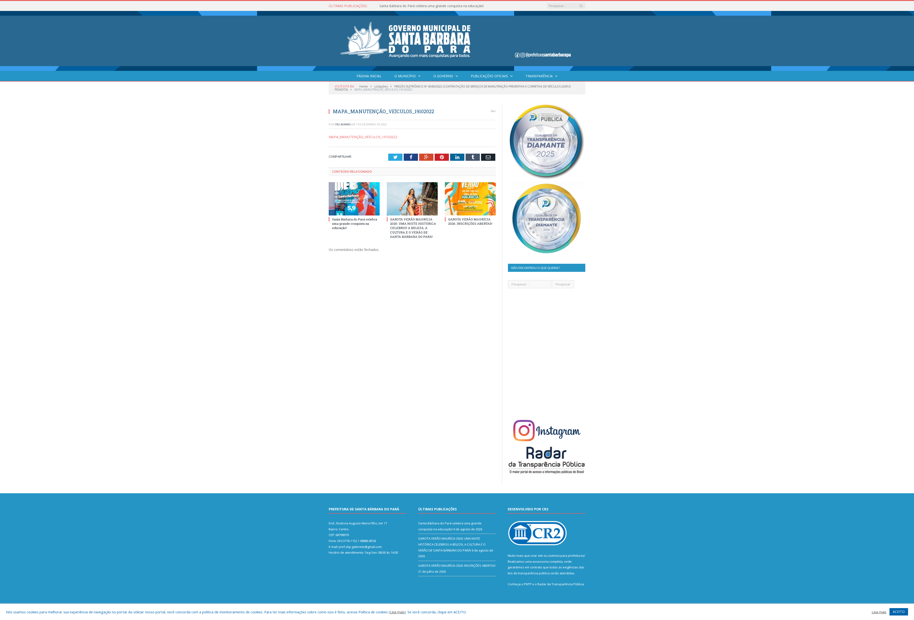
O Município (405, 76)
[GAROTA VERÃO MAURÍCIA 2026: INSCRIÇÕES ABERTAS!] (470, 198)
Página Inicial (369, 76)
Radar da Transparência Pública (560, 584)
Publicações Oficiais (489, 76)
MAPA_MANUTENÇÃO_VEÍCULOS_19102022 (363, 137)
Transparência (539, 76)
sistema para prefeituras (566, 555)
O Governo (443, 76)
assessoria (540, 561)
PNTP (528, 584)
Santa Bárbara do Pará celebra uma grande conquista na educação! (354, 223)
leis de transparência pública (529, 573)
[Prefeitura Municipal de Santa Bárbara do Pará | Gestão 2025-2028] (457, 40)
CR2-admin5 (343, 124)
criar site (537, 555)
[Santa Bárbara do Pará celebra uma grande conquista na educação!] (354, 198)
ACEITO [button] (899, 611)
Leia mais (397, 612)
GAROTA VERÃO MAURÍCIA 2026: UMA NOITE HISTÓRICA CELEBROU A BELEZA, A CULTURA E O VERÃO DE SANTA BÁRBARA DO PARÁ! (434, 6)
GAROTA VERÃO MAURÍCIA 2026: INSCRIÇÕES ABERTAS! (470, 221)
